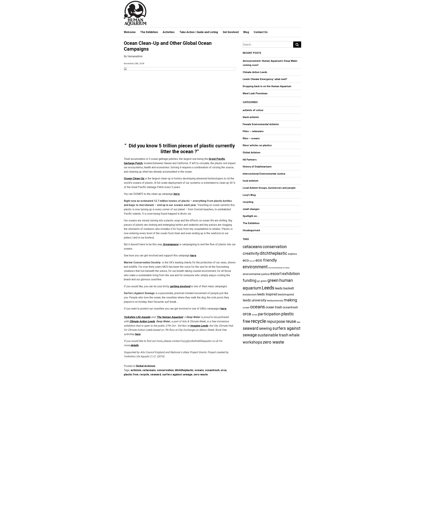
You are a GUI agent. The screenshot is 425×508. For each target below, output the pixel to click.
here (223, 308)
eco (246, 260)
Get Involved (231, 32)
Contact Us (261, 32)
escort (276, 273)
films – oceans (251, 138)
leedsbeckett (250, 294)
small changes (251, 209)
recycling (248, 202)
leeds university (254, 300)
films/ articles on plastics (257, 145)
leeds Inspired (267, 294)
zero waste (201, 374)
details (134, 345)
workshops (252, 342)
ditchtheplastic (184, 370)
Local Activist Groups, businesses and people (269, 188)
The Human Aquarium (170, 317)
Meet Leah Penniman (255, 93)
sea (298, 322)
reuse (291, 321)
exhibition (291, 273)
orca (223, 370)
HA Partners (250, 159)
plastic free (131, 374)
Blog (246, 32)
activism (136, 370)
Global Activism (145, 366)
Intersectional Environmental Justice (264, 173)
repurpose (276, 321)
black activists (251, 117)
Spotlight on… (250, 216)
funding (249, 280)
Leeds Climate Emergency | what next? (265, 79)
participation (269, 314)
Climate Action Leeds (142, 321)
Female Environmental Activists (261, 124)
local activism (250, 180)
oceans (199, 370)
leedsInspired (286, 294)
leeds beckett (284, 288)
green (273, 280)
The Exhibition (149, 32)
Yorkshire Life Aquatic (137, 317)
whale (294, 335)
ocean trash (274, 307)
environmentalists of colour (279, 268)
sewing (265, 328)
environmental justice (256, 274)
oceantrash (212, 370)
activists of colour (253, 110)
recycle (144, 374)
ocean (246, 307)
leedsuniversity (275, 300)
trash (283, 335)
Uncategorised (251, 230)
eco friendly (266, 260)
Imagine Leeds (199, 325)
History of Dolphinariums (257, 166)
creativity (251, 253)
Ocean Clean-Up (134, 178)
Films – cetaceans (253, 131)
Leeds (268, 288)
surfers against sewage (177, 374)
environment (255, 267)
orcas (254, 314)
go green (262, 280)
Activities (169, 32)
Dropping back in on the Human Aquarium (267, 86)
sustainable (267, 335)
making (290, 300)
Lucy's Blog (249, 195)
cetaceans (149, 370)
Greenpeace (170, 244)
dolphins (292, 253)
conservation (165, 370)
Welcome (130, 32)
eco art (252, 261)
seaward (155, 374)
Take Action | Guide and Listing (198, 32)
